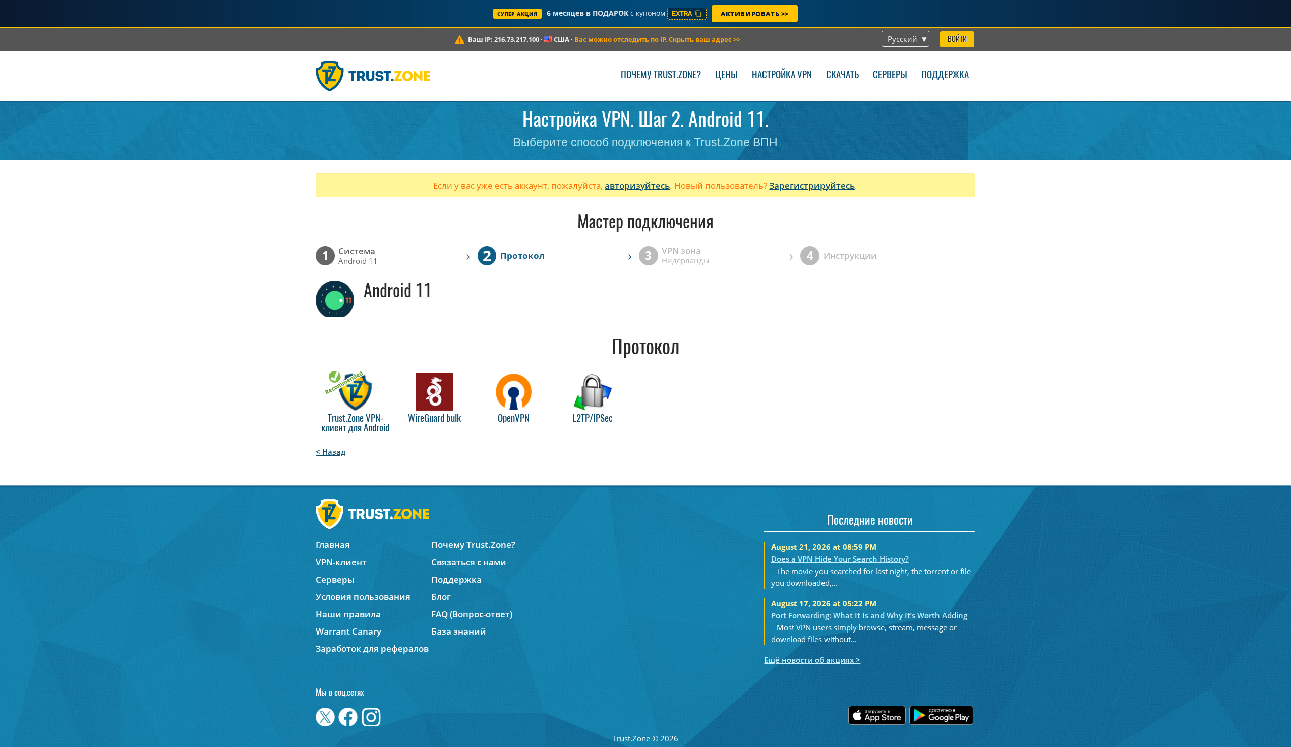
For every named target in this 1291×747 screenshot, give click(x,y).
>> (657, 39)
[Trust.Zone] (373, 75)
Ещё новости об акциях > (812, 660)
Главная (333, 544)
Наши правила (348, 614)
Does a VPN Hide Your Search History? (840, 559)
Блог (441, 596)
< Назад (330, 452)
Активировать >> (755, 13)
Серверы (890, 75)
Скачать (842, 75)
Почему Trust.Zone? (661, 75)
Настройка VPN (782, 75)
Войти (957, 39)
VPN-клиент (341, 562)
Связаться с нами (468, 562)
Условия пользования (363, 596)
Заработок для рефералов (372, 648)
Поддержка (945, 75)
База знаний (458, 631)
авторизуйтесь (637, 185)
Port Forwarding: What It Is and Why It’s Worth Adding (869, 615)
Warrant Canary (348, 631)
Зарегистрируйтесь (812, 185)
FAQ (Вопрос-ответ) (471, 614)
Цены (726, 75)
